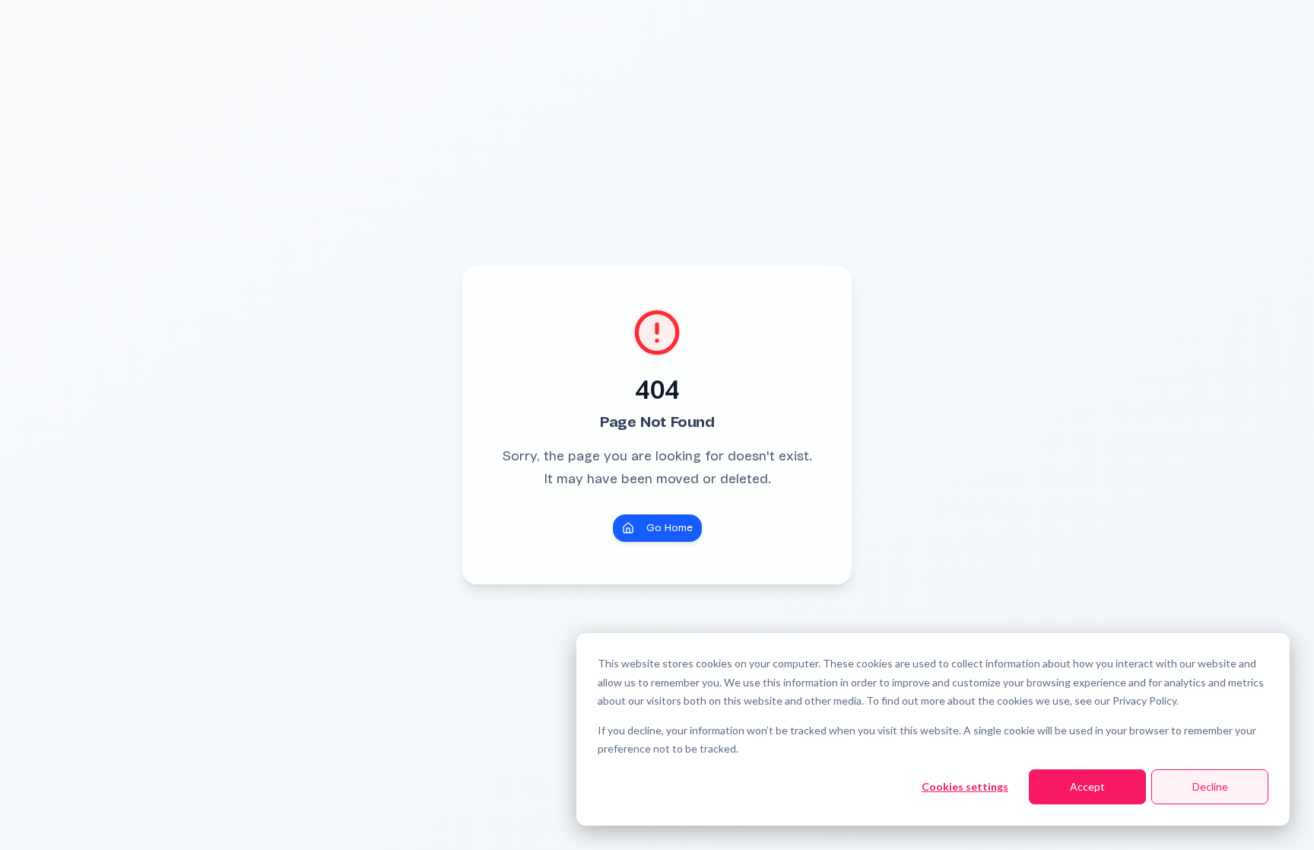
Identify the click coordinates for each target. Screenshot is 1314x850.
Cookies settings (965, 786)
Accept (1087, 786)
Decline (1210, 786)
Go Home (669, 527)
